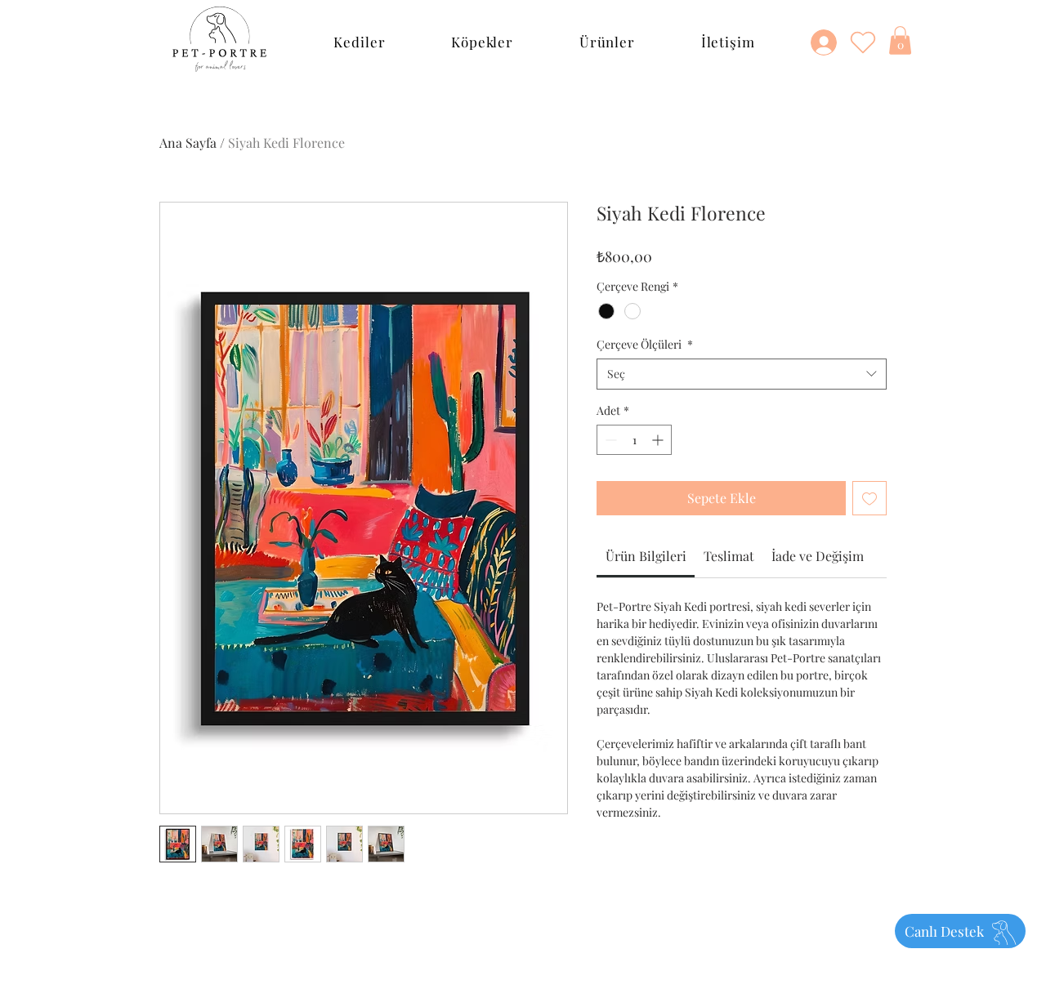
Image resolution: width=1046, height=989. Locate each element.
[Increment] (659, 439)
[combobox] (742, 374)
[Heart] (863, 41)
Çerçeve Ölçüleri (645, 344)
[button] (359, 42)
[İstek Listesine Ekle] (869, 498)
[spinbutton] (634, 439)
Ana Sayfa (188, 142)
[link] (646, 555)
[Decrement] (609, 439)
